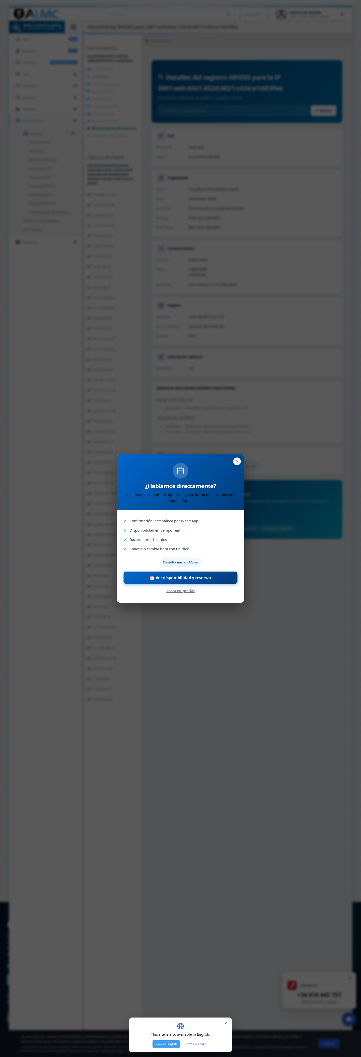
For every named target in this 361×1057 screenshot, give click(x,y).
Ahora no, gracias (181, 590)
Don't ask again (195, 1044)
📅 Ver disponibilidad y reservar (180, 577)
